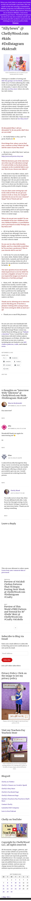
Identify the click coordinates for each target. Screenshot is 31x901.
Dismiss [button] (16, 23)
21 (3, 889)
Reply (3, 418)
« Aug (4, 897)
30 (11, 892)
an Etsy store (12, 89)
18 (19, 886)
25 (19, 889)
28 (3, 892)
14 (3, 886)
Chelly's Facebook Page (10, 792)
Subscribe (7, 660)
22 (7, 889)
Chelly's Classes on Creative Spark (14, 785)
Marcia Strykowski (15, 403)
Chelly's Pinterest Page (10, 795)
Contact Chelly (7, 804)
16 (11, 886)
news (3, 346)
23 (11, 889)
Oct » (8, 897)
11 (19, 883)
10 (15, 883)
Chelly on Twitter (8, 782)
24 (16, 889)
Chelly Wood (15, 490)
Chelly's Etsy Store (8, 788)
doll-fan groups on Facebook (12, 81)
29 (7, 892)
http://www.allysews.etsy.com (12, 156)
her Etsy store (23, 119)
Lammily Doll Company (10, 808)
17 (15, 886)
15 (7, 886)
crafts (16, 344)
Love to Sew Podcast (9, 811)
